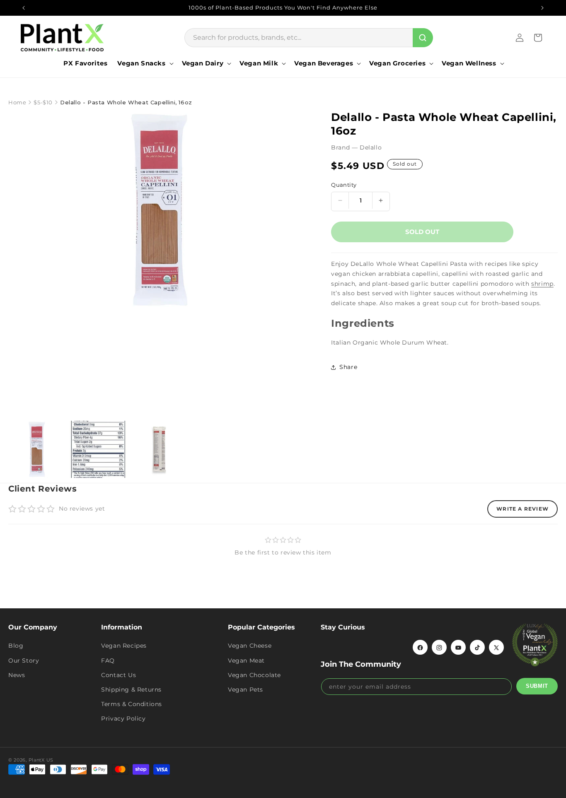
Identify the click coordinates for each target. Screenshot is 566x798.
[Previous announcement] (24, 8)
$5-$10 (43, 102)
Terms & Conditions (131, 704)
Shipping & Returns (131, 689)
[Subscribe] (537, 686)
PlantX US (41, 760)
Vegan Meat (246, 660)
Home (17, 102)
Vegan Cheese (249, 646)
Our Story (23, 660)
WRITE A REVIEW (522, 509)
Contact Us (118, 675)
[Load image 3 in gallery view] (159, 449)
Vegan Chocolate (254, 675)
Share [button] (348, 367)
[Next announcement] (542, 8)
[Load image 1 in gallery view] (36, 449)
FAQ (108, 660)
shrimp (542, 283)
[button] (144, 63)
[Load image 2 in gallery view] (98, 449)
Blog (15, 646)
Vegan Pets (245, 689)
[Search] (423, 37)
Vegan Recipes (124, 646)
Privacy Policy (123, 719)
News (16, 675)
